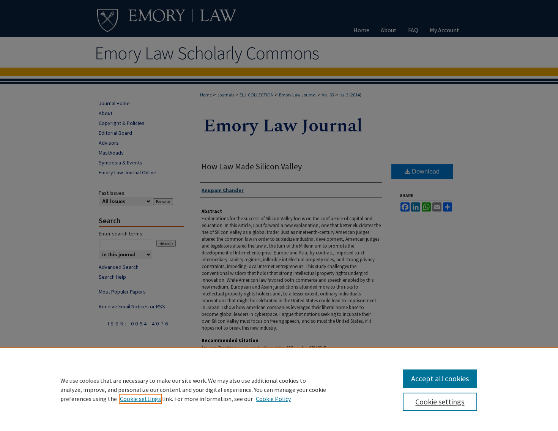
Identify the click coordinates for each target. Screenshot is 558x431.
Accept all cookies (440, 378)
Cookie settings (140, 399)
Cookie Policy (273, 399)
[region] (279, 389)
